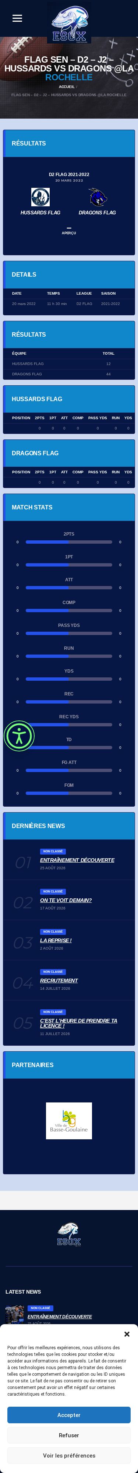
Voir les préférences (69, 1455)
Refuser (69, 1435)
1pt (52, 418)
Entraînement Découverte (77, 860)
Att (64, 418)
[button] (127, 1333)
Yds (128, 418)
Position (21, 418)
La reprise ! (56, 940)
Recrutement (59, 980)
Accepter (69, 1415)
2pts (40, 418)
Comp (78, 418)
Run (116, 418)
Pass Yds (97, 418)
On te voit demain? (66, 900)
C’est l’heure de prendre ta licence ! (78, 1023)
